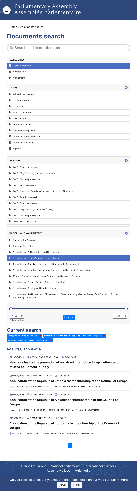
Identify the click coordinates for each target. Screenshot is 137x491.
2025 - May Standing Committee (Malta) (33, 209)
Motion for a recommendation (27, 136)
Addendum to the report (24, 94)
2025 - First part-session (25, 221)
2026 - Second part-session (26, 179)
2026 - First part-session (25, 185)
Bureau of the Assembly (25, 240)
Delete (39, 335)
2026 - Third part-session (25, 167)
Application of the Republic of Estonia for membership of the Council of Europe (68, 381)
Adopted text (19, 71)
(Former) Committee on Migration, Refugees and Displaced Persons (46, 276)
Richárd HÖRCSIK (35, 410)
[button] (126, 87)
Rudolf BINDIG (33, 386)
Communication (21, 100)
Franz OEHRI (32, 433)
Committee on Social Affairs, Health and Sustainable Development (46, 264)
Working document (22, 65)
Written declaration (22, 112)
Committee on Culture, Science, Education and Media (39, 282)
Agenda (17, 148)
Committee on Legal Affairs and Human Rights (72, 386)
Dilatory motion (20, 118)
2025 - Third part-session (25, 203)
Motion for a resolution (24, 142)
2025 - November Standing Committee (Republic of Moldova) (43, 191)
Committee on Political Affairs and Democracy (36, 252)
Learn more (119, 480)
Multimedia (82, 470)
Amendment (19, 77)
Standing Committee (23, 246)
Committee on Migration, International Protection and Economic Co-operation (51, 270)
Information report (22, 124)
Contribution (19, 106)
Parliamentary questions (25, 130)
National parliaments (65, 466)
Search (68, 317)
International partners (100, 466)
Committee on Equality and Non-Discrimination (36, 288)
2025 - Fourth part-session (26, 197)
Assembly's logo (58, 470)
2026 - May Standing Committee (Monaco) (34, 173)
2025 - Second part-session (26, 215)
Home (13, 26)
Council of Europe (33, 466)
